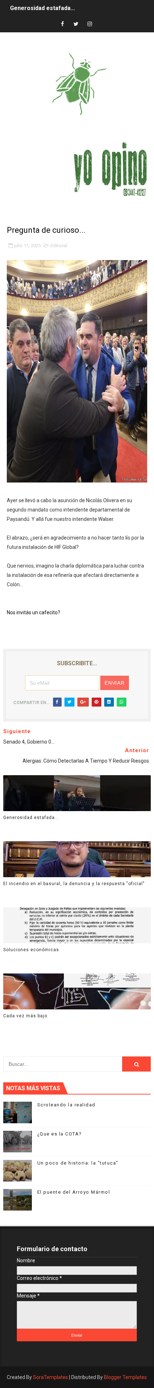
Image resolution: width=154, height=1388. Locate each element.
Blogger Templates (125, 1377)
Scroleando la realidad (66, 1104)
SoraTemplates (50, 1377)
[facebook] (62, 24)
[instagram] (89, 24)
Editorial (58, 245)
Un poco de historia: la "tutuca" (78, 1163)
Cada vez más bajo (25, 1015)
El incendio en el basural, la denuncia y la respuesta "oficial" (74, 883)
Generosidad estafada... (42, 8)
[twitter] (76, 24)
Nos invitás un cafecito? (33, 612)
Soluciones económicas (31, 949)
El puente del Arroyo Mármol (73, 1192)
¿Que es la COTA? (59, 1134)
